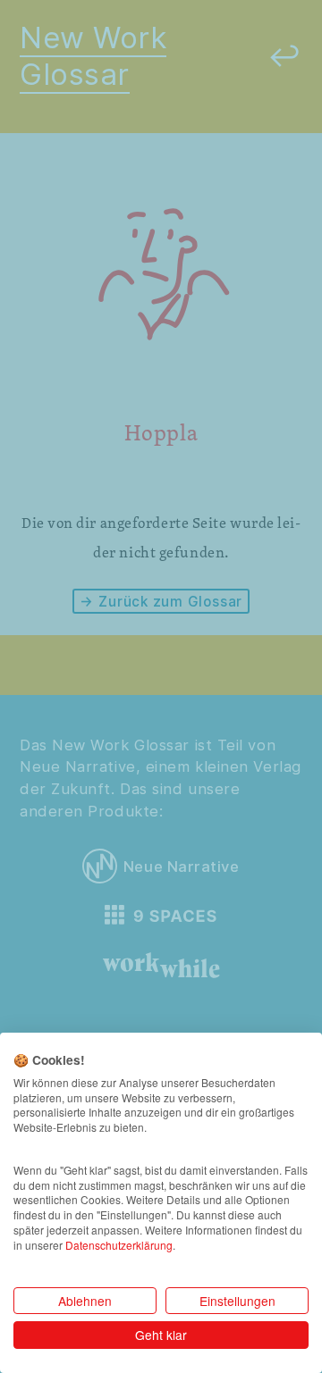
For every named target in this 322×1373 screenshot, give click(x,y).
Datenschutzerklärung (119, 1244)
